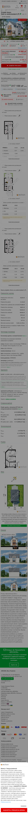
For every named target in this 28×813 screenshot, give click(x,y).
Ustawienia (23, 806)
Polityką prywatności (6, 802)
